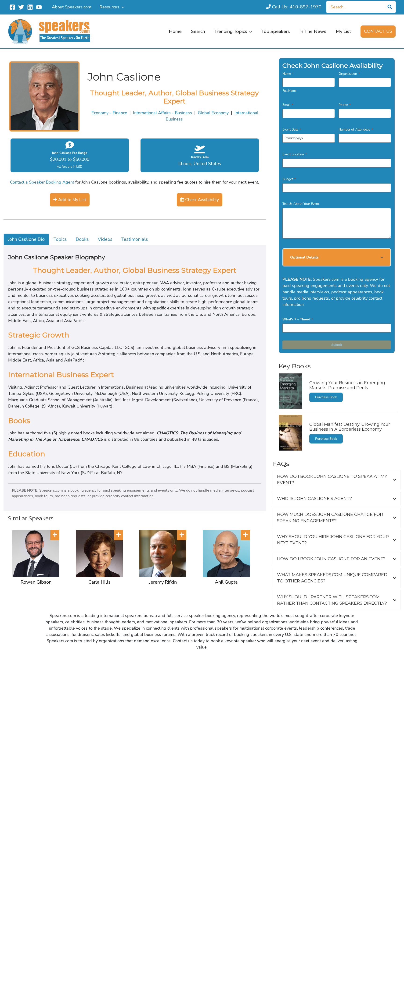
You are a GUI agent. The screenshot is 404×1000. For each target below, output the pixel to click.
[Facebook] (12, 7)
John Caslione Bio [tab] (26, 239)
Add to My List (71, 199)
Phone (344, 105)
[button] (121, 7)
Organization (349, 73)
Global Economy (213, 113)
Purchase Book (326, 397)
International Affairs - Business (162, 113)
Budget (289, 179)
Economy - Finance (109, 113)
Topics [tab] (60, 239)
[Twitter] (21, 7)
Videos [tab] (105, 239)
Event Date (291, 129)
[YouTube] (39, 7)
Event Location (294, 154)
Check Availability (201, 199)
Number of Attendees (356, 129)
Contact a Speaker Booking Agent (42, 182)
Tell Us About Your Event (300, 204)
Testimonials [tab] (134, 239)
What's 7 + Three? (297, 319)
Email (287, 105)
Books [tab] (82, 239)
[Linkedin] (30, 7)
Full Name (289, 91)
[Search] (390, 7)
